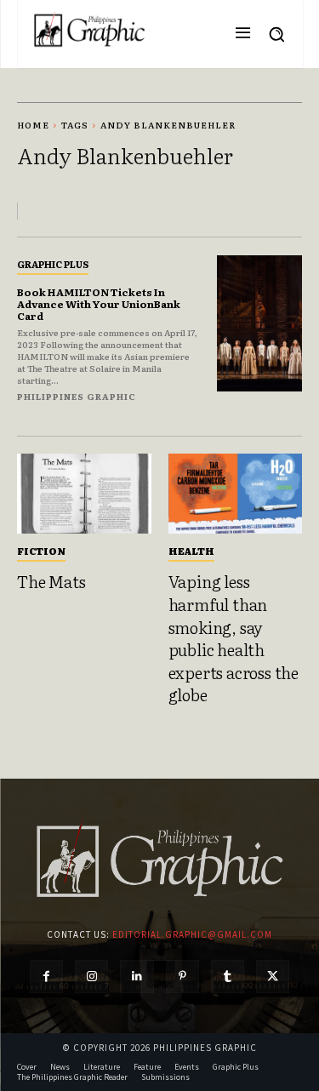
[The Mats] (84, 494)
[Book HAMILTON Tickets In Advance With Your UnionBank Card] (260, 323)
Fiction (41, 550)
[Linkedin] (136, 976)
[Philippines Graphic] (89, 30)
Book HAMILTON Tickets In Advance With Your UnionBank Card (98, 304)
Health (191, 550)
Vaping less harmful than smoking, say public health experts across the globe (233, 637)
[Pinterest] (182, 976)
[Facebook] (46, 976)
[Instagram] (91, 976)
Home (33, 124)
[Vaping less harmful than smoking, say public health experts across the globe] (235, 494)
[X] (272, 976)
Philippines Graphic (76, 396)
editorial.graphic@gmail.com (192, 934)
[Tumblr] (227, 976)
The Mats (51, 581)
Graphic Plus (52, 264)
